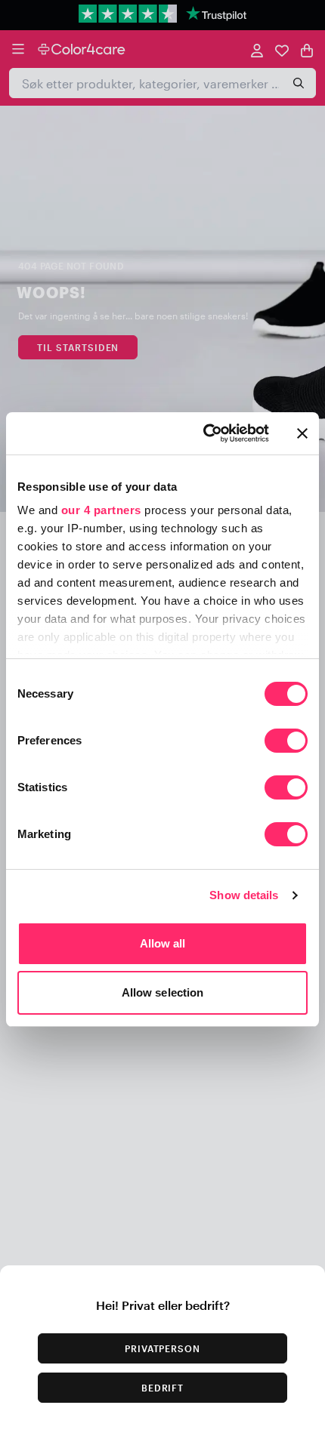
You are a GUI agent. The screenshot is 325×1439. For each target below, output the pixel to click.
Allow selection (163, 992)
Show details (243, 895)
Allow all (163, 943)
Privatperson (163, 1348)
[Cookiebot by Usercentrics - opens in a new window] (204, 433)
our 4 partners (101, 510)
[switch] (286, 742)
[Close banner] (302, 433)
